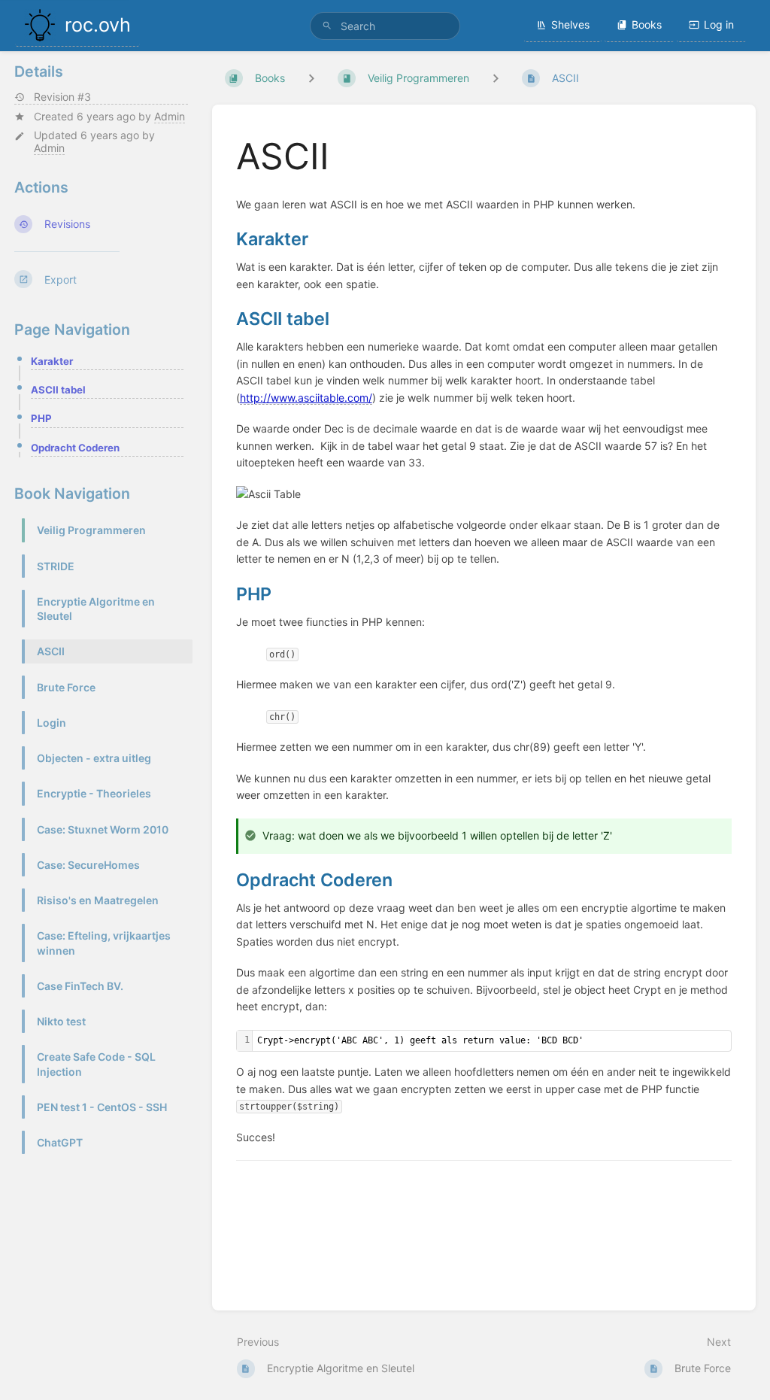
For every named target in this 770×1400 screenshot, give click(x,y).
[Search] (327, 26)
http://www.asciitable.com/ (306, 397)
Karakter (52, 361)
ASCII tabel (58, 390)
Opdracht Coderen (75, 448)
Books (647, 24)
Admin (169, 116)
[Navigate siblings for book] (311, 78)
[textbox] (492, 1041)
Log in (719, 24)
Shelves (570, 24)
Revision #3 (62, 97)
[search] (385, 26)
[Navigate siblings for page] (495, 78)
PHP (41, 418)
